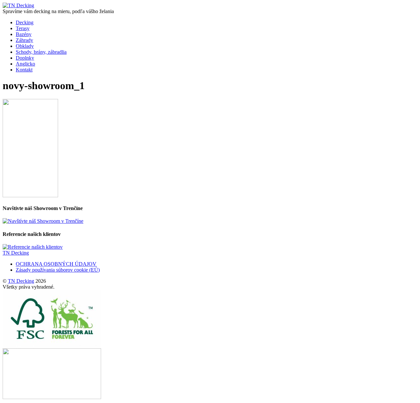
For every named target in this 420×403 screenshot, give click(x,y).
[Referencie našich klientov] (33, 247)
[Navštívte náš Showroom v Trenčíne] (43, 221)
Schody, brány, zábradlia (41, 52)
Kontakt (24, 69)
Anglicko (25, 64)
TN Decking (21, 281)
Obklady (25, 46)
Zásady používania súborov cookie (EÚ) (58, 270)
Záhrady (24, 40)
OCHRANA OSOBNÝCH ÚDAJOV (56, 264)
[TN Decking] (18, 5)
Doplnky (25, 58)
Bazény (24, 34)
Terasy (23, 28)
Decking (24, 22)
